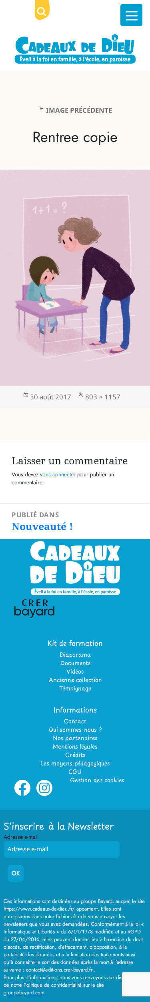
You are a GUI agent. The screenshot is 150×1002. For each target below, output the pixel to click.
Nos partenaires (75, 738)
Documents (75, 663)
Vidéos (75, 671)
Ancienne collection (75, 680)
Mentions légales (75, 746)
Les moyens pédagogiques (75, 763)
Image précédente (79, 110)
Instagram (44, 794)
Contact (75, 721)
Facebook (22, 794)
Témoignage (75, 688)
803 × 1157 (102, 396)
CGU (75, 771)
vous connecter (58, 474)
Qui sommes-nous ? (75, 729)
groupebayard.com (24, 992)
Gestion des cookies (97, 780)
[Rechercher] (48, 18)
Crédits (75, 755)
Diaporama (75, 654)
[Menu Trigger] (131, 15)
